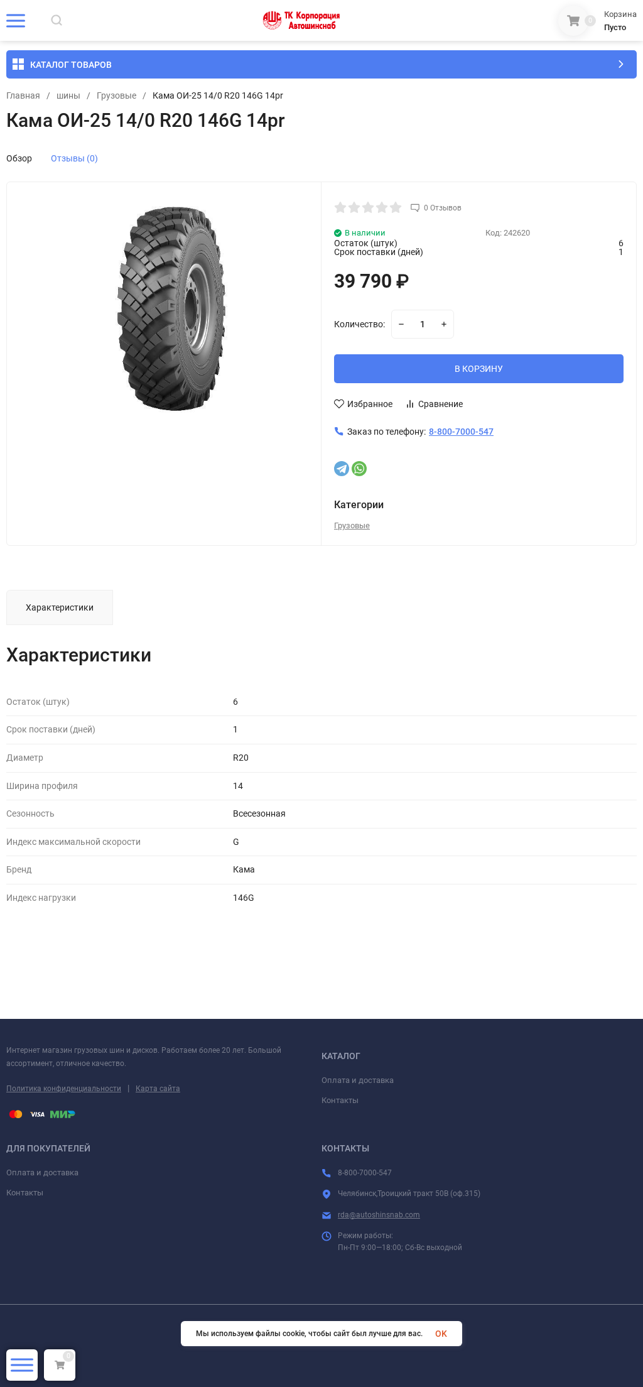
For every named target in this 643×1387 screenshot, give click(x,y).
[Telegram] (341, 468)
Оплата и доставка (358, 1080)
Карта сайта (158, 1088)
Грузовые (116, 95)
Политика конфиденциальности (63, 1088)
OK (441, 1334)
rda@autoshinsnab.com (379, 1214)
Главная (23, 95)
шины (68, 95)
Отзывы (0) (74, 158)
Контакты (340, 1100)
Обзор (19, 158)
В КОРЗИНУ (479, 369)
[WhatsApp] (359, 468)
